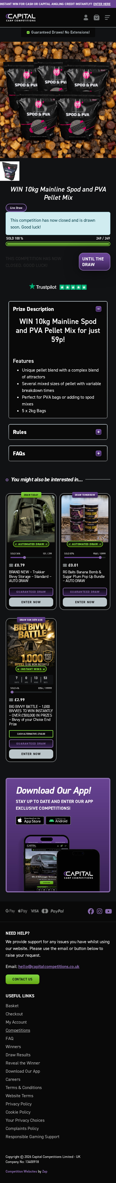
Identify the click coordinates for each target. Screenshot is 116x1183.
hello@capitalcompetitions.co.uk (48, 966)
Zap (44, 1171)
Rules (19, 432)
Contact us (22, 979)
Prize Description (33, 309)
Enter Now (31, 602)
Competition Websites (21, 1171)
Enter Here (93, 4)
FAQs (19, 453)
